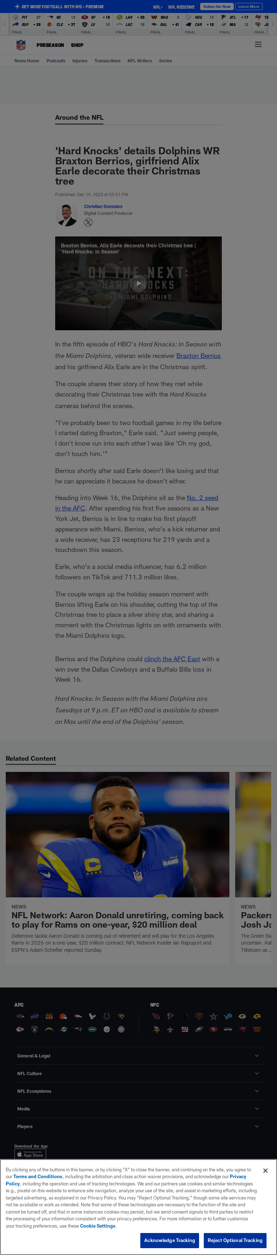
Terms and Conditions (37, 1176)
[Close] (265, 1171)
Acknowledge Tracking (169, 1240)
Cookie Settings (97, 1226)
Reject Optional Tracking (235, 1240)
